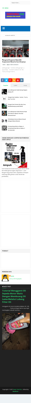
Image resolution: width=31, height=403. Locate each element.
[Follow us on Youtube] (18, 80)
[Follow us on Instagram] (22, 80)
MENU (6, 8)
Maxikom (15, 391)
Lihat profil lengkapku (15, 279)
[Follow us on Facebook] (3, 80)
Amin (12, 276)
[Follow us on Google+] (10, 80)
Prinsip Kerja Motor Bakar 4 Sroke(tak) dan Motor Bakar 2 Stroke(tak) (16, 128)
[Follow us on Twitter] (6, 80)
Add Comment (14, 64)
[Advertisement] (16, 21)
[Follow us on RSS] (14, 80)
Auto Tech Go (17, 389)
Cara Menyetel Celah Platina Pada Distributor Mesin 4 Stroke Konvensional (17, 113)
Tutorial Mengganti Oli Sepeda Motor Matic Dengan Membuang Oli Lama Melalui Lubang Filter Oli (14, 296)
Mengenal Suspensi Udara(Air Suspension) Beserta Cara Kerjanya (14, 61)
